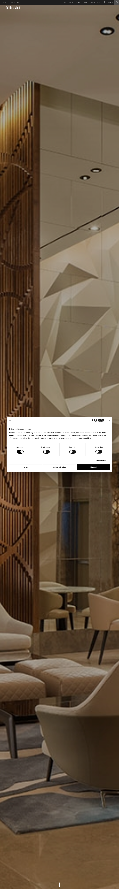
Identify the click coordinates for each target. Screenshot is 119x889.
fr (12, 2)
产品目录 (85, 2)
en (3, 2)
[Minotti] (13, 7)
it (6, 2)
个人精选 (110, 2)
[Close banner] (109, 420)
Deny (25, 467)
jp (21, 2)
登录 (65, 2)
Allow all (93, 467)
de (9, 2)
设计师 (71, 2)
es (15, 2)
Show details (100, 460)
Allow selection (59, 467)
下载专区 (77, 2)
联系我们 (92, 2)
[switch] (46, 451)
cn (18, 2)
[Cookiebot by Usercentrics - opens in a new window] (94, 420)
